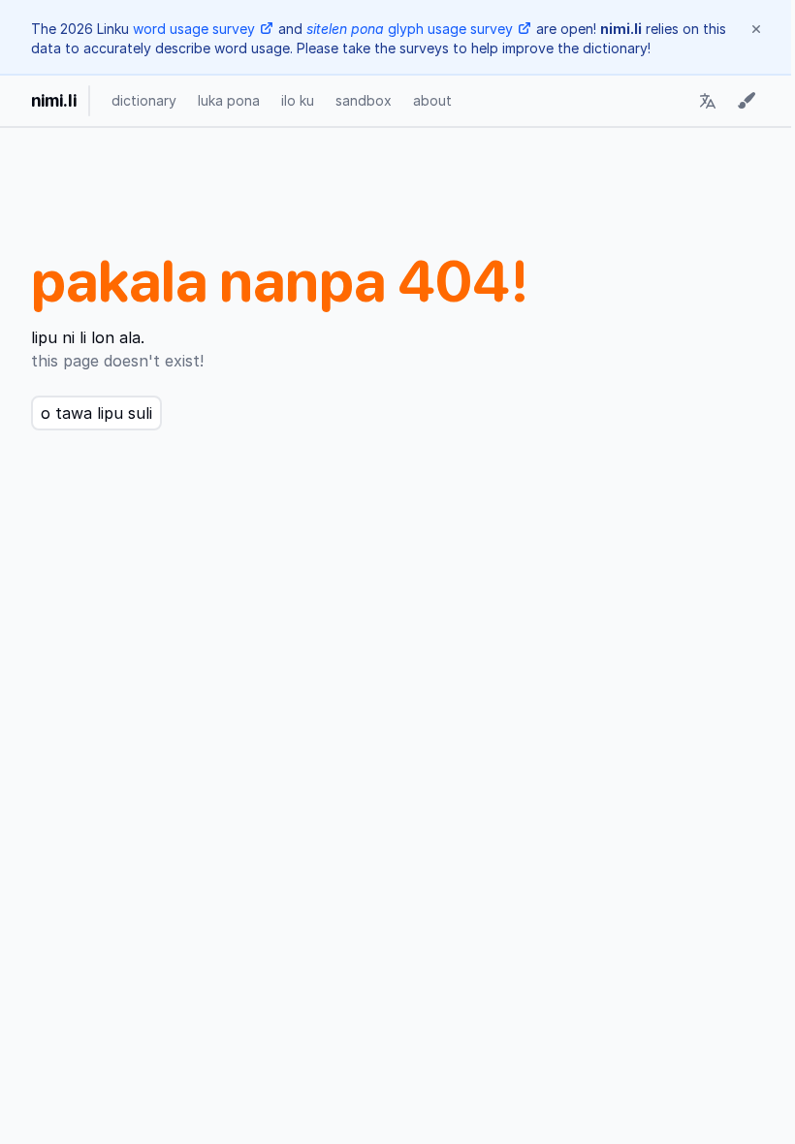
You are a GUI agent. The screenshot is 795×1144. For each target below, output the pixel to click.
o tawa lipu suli (96, 413)
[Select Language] (707, 100)
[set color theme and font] (746, 100)
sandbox (363, 100)
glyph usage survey (409, 28)
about (432, 100)
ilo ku (297, 100)
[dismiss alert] (756, 29)
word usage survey (194, 28)
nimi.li (54, 100)
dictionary (143, 100)
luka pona (229, 100)
